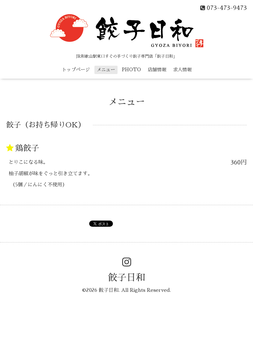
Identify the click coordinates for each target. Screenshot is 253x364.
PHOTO (131, 69)
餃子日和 (126, 277)
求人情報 (182, 69)
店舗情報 (157, 69)
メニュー (106, 69)
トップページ (76, 69)
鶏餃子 (27, 148)
